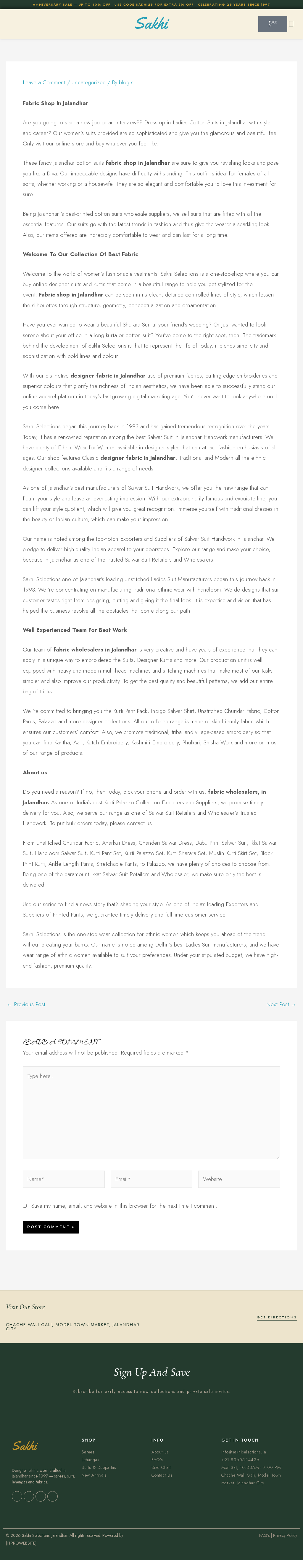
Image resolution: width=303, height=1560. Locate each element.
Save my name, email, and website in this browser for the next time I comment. (124, 1206)
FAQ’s (264, 1535)
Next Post (281, 1004)
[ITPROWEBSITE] (21, 1543)
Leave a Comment (44, 82)
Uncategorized (89, 82)
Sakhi (150, 23)
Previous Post (26, 1004)
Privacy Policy (285, 1535)
